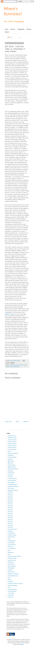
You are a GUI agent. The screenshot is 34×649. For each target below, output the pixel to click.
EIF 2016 (20, 365)
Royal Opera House (13, 575)
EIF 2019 (10, 519)
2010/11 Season (12, 439)
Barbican (10, 459)
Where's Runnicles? (13, 11)
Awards (7, 32)
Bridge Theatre (12, 467)
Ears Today (11, 488)
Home (6, 29)
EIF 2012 (10, 506)
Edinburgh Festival (13, 365)
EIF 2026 (10, 527)
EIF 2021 (10, 521)
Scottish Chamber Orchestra (15, 583)
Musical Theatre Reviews (14, 556)
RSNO (9, 579)
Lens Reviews (11, 548)
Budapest (9, 314)
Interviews (10, 546)
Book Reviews (11, 465)
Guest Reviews (12, 544)
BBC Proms (11, 461)
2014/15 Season (12, 447)
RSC (9, 577)
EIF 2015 (10, 511)
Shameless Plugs (12, 585)
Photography (21, 29)
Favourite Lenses (12, 529)
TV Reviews (11, 593)
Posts (10, 37)
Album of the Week (13, 453)
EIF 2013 (10, 507)
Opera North (11, 564)
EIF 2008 (10, 498)
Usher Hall (11, 595)
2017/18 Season (12, 449)
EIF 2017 (10, 515)
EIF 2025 (10, 525)
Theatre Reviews (12, 589)
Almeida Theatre (12, 457)
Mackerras (10, 552)
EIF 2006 (10, 494)
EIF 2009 (10, 500)
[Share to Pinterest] (14, 363)
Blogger (22, 644)
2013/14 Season (12, 445)
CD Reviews (11, 472)
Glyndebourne (11, 541)
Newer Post (8, 421)
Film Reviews (11, 537)
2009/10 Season (12, 437)
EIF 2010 (10, 502)
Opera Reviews (16, 366)
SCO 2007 (10, 581)
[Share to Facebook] (12, 363)
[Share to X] (10, 363)
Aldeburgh (10, 455)
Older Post (26, 421)
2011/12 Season (12, 441)
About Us (12, 29)
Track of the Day (12, 591)
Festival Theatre (12, 535)
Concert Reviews (12, 478)
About (9, 451)
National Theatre (12, 558)
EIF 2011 (10, 504)
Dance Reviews (12, 480)
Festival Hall (11, 533)
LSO (9, 550)
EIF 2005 (10, 492)
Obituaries (10, 562)
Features (10, 531)
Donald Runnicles (12, 484)
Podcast (10, 570)
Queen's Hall (11, 572)
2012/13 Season (12, 443)
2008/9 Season (12, 436)
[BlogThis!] (8, 363)
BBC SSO (10, 463)
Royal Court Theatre (13, 574)
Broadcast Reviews (13, 469)
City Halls (10, 474)
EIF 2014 (10, 509)
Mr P (9, 554)
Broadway (10, 471)
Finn (11, 366)
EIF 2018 (10, 517)
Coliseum (10, 476)
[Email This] (6, 363)
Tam (9, 587)
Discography (11, 482)
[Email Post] (23, 360)
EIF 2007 (10, 496)
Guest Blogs (11, 542)
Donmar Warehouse (13, 486)
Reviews (29, 29)
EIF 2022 (10, 523)
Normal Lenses (12, 560)
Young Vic (10, 597)
